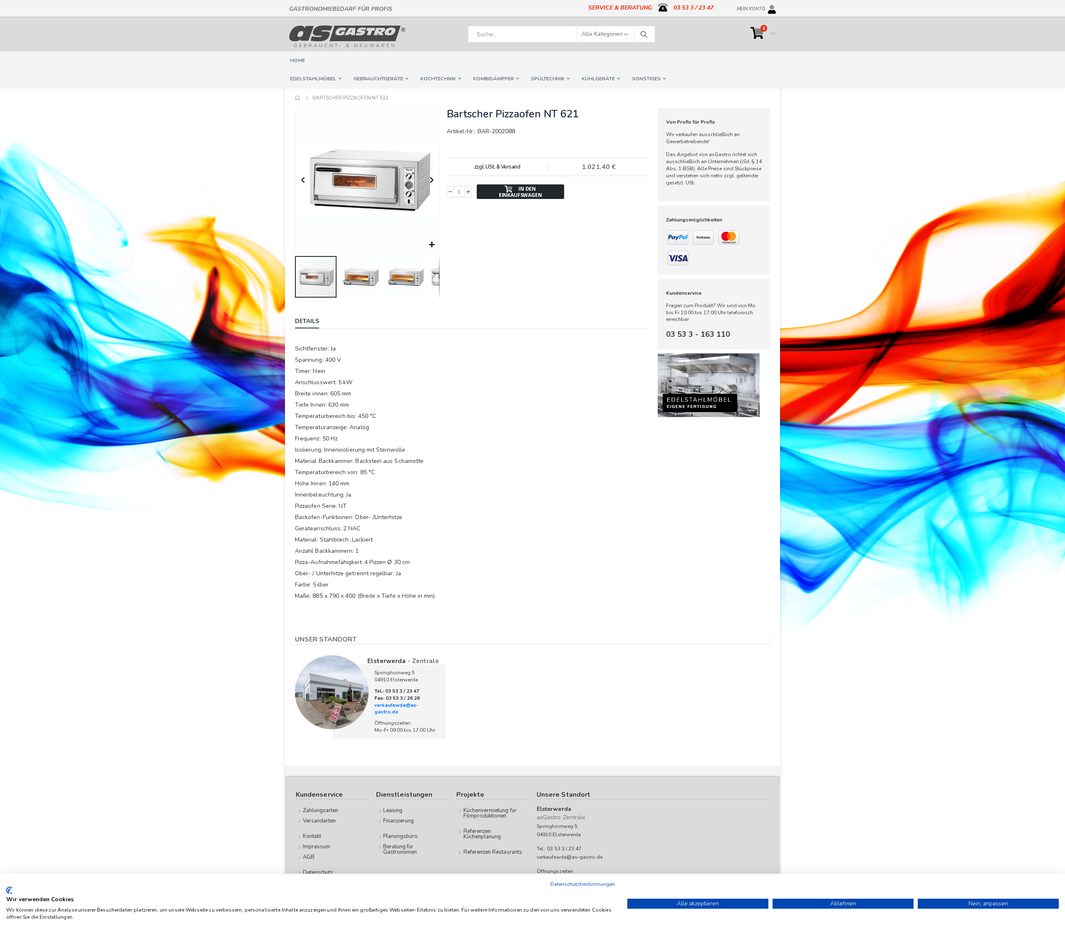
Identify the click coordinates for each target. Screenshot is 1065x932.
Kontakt (312, 836)
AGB (309, 857)
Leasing (392, 810)
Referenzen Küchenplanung (482, 834)
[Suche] (643, 34)
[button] (432, 245)
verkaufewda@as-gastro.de (396, 709)
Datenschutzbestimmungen (582, 884)
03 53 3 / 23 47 (693, 8)
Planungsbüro (400, 836)
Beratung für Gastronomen (400, 849)
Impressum (317, 846)
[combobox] (561, 34)
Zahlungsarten (321, 810)
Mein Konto (751, 7)
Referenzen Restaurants (492, 852)
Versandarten (319, 821)
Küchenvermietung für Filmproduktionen (490, 813)
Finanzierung (398, 821)
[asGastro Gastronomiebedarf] (347, 36)
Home (298, 98)
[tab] (313, 322)
